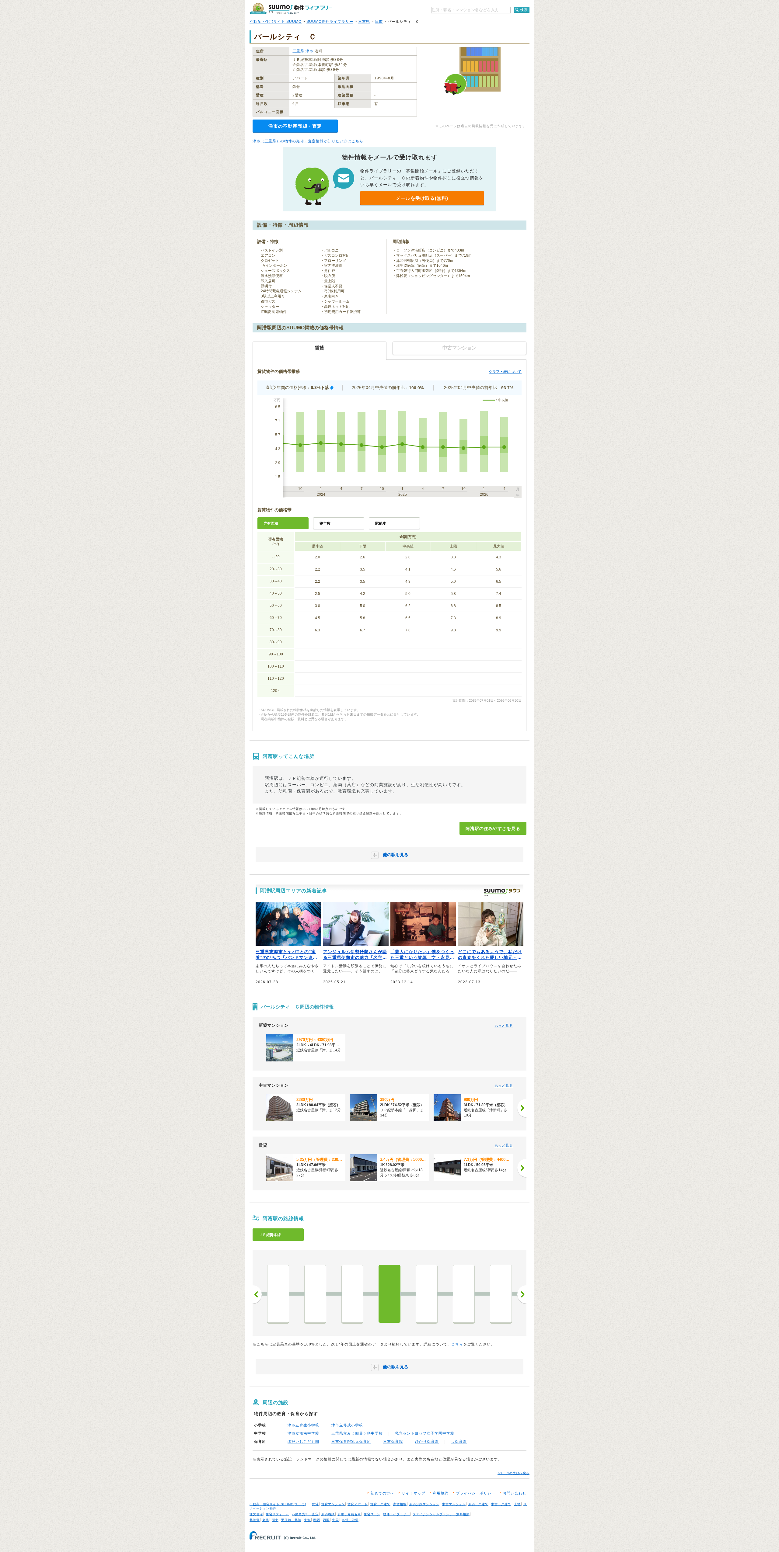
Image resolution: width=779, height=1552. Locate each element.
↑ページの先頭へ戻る (513, 1473)
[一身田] (463, 1293)
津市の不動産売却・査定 (295, 126)
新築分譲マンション (424, 1504)
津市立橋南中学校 (303, 1433)
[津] (426, 1293)
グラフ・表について (505, 372)
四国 (326, 1520)
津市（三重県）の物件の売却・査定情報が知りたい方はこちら (308, 141)
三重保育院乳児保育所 (351, 1441)
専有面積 (271, 523)
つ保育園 (459, 1441)
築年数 (325, 523)
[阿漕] (389, 1293)
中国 (335, 1520)
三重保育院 (393, 1441)
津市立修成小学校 (347, 1425)
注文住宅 (256, 1514)
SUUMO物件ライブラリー (329, 21)
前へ (257, 1294)
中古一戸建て (501, 1504)
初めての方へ (382, 1493)
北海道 (255, 1520)
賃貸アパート (358, 1504)
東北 (265, 1520)
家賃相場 (400, 1504)
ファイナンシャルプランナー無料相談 (441, 1514)
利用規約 (441, 1493)
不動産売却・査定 (305, 1514)
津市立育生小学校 (303, 1425)
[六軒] (315, 1293)
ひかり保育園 (427, 1441)
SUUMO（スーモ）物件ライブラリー (291, 8)
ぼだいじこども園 (303, 1441)
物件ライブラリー (396, 1514)
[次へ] (521, 1108)
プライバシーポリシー (475, 1493)
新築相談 (328, 1514)
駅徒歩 (380, 523)
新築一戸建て (478, 1504)
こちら (457, 1344)
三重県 (364, 21)
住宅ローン (372, 1514)
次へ (521, 1294)
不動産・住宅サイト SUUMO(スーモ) (278, 1504)
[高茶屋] (352, 1293)
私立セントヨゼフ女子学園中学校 (424, 1433)
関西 (316, 1520)
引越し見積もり (349, 1514)
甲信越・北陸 (291, 1520)
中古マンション (454, 1504)
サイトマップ (413, 1493)
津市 (379, 21)
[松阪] (278, 1293)
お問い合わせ (514, 1493)
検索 (524, 10)
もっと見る (503, 1025)
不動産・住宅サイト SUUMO (276, 21)
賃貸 (315, 1504)
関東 (275, 1520)
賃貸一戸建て (380, 1504)
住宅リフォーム (277, 1514)
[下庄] (501, 1293)
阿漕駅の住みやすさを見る (493, 828)
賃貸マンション (333, 1504)
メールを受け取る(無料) (422, 198)
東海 (307, 1520)
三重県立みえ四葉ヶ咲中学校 (357, 1433)
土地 (517, 1504)
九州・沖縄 (350, 1520)
